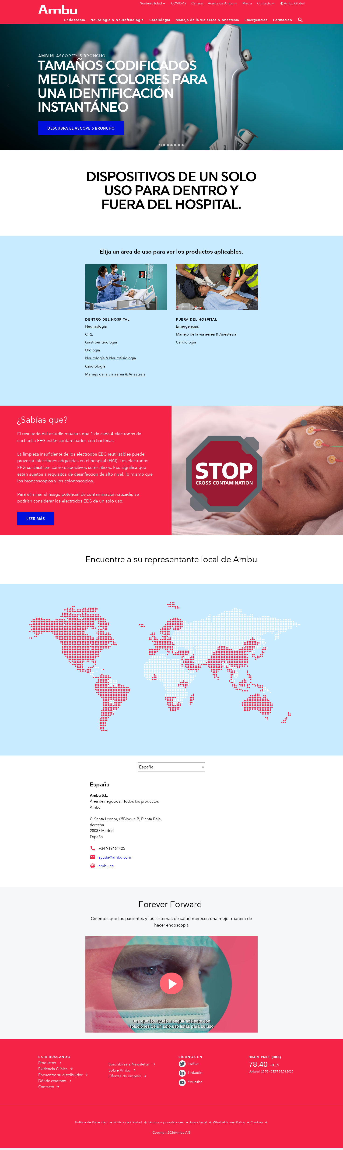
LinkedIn (195, 1073)
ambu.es (106, 866)
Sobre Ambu (119, 1070)
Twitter (193, 1064)
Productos (47, 1063)
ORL (89, 334)
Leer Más (35, 519)
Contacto (46, 1087)
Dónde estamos (52, 1081)
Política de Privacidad (91, 1122)
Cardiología (95, 366)
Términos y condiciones (166, 1122)
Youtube (195, 1082)
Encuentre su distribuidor (60, 1075)
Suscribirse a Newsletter (129, 1064)
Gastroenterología (101, 342)
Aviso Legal (198, 1122)
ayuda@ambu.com (114, 857)
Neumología (96, 326)
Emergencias (187, 326)
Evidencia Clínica (53, 1069)
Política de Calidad (127, 1122)
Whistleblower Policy (229, 1122)
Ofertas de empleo (124, 1076)
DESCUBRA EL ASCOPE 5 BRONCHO (81, 128)
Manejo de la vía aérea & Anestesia (115, 374)
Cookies (257, 1122)
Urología (92, 350)
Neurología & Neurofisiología (110, 358)
